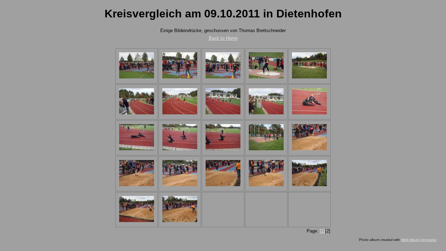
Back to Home (223, 38)
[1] (322, 231)
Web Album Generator (419, 240)
